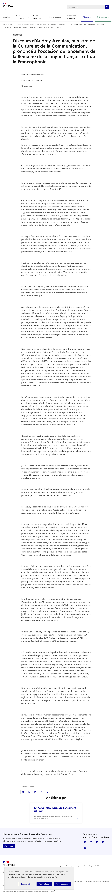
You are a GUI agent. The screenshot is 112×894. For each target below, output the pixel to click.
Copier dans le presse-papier (47, 792)
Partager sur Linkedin (35, 792)
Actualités (6, 17)
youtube (85, 848)
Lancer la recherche (107, 7)
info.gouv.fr (92, 866)
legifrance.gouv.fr (76, 866)
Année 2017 (62, 24)
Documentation (55, 17)
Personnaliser (26, 884)
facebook (97, 842)
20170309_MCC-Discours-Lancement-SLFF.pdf (55, 809)
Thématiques (102, 17)
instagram (103, 842)
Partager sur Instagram (41, 792)
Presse (19, 24)
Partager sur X (29, 792)
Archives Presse (29, 24)
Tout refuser (44, 884)
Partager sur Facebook (22, 792)
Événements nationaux (71, 17)
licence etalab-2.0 (47, 891)
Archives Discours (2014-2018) (46, 24)
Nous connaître (20, 17)
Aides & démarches (37, 17)
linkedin (91, 842)
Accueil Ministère (8, 24)
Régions (86, 17)
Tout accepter (62, 884)
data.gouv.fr (60, 866)
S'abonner (8, 846)
